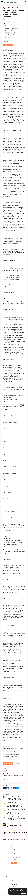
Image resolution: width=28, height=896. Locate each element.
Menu (2, 2)
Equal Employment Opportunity (12, 28)
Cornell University (9, 19)
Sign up (14, 880)
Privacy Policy (14, 846)
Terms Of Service (14, 844)
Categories (14, 873)
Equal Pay (7, 37)
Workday (5, 589)
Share (7, 788)
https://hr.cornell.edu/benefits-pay (13, 335)
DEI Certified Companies (14, 857)
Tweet (4, 788)
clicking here (19, 685)
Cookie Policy (17, 891)
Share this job (23, 45)
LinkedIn (14, 849)
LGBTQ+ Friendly (8, 30)
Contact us (14, 843)
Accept (23, 893)
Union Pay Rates (16, 573)
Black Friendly (16, 34)
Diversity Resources (14, 855)
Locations (14, 871)
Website (6, 779)
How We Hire (13, 617)
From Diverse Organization (11, 32)
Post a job (14, 862)
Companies (14, 869)
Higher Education (9, 25)
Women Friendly (8, 34)
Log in (14, 878)
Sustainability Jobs (14, 859)
